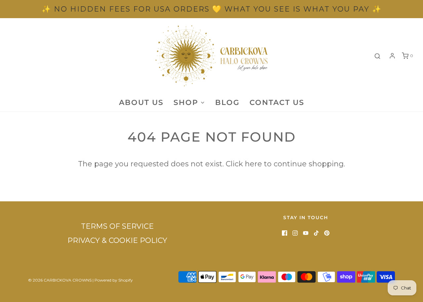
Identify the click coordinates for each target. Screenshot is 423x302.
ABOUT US (141, 102)
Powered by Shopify (114, 280)
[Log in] (392, 55)
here (253, 163)
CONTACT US (277, 102)
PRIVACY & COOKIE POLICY (117, 240)
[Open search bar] (377, 56)
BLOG (227, 102)
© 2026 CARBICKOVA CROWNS (60, 280)
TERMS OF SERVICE (117, 226)
